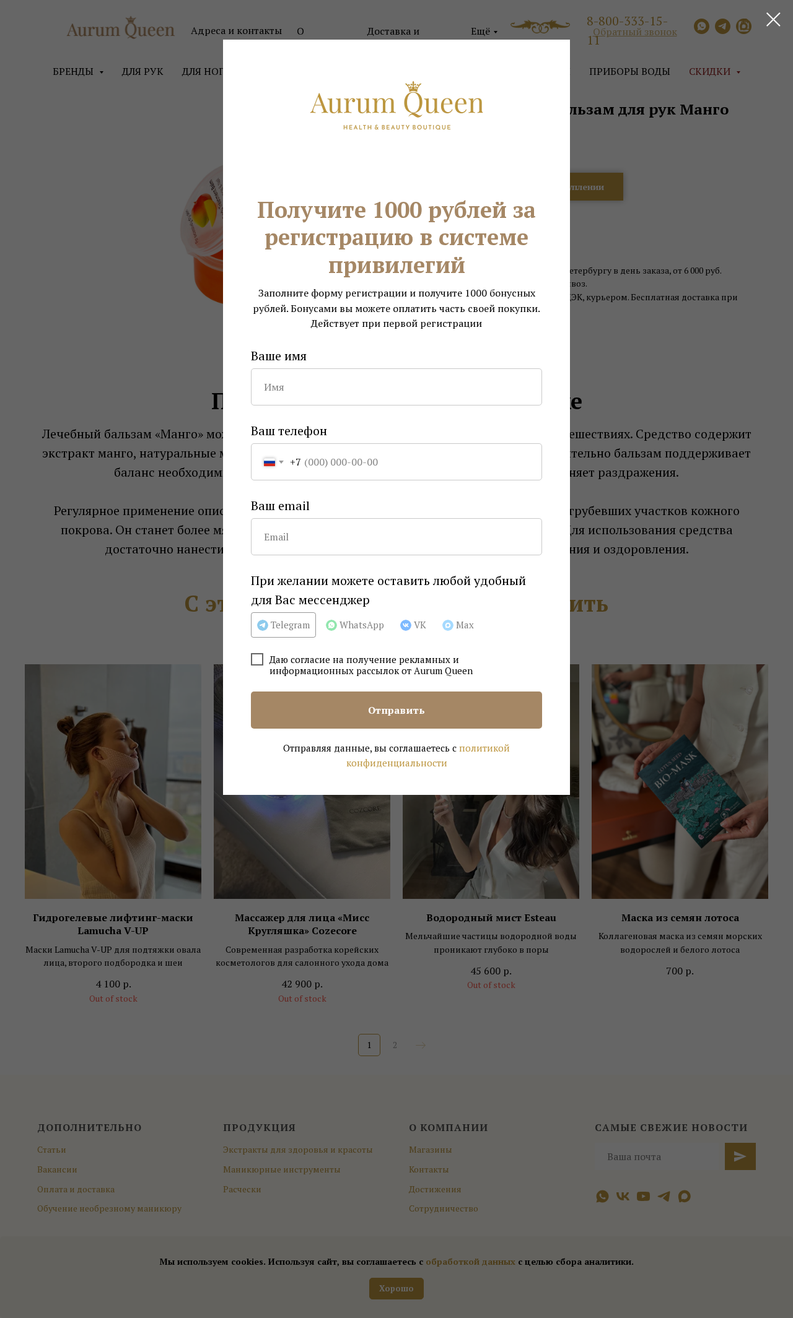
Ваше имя (279, 355)
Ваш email (280, 505)
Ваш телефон (289, 430)
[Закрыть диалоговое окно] (773, 19)
